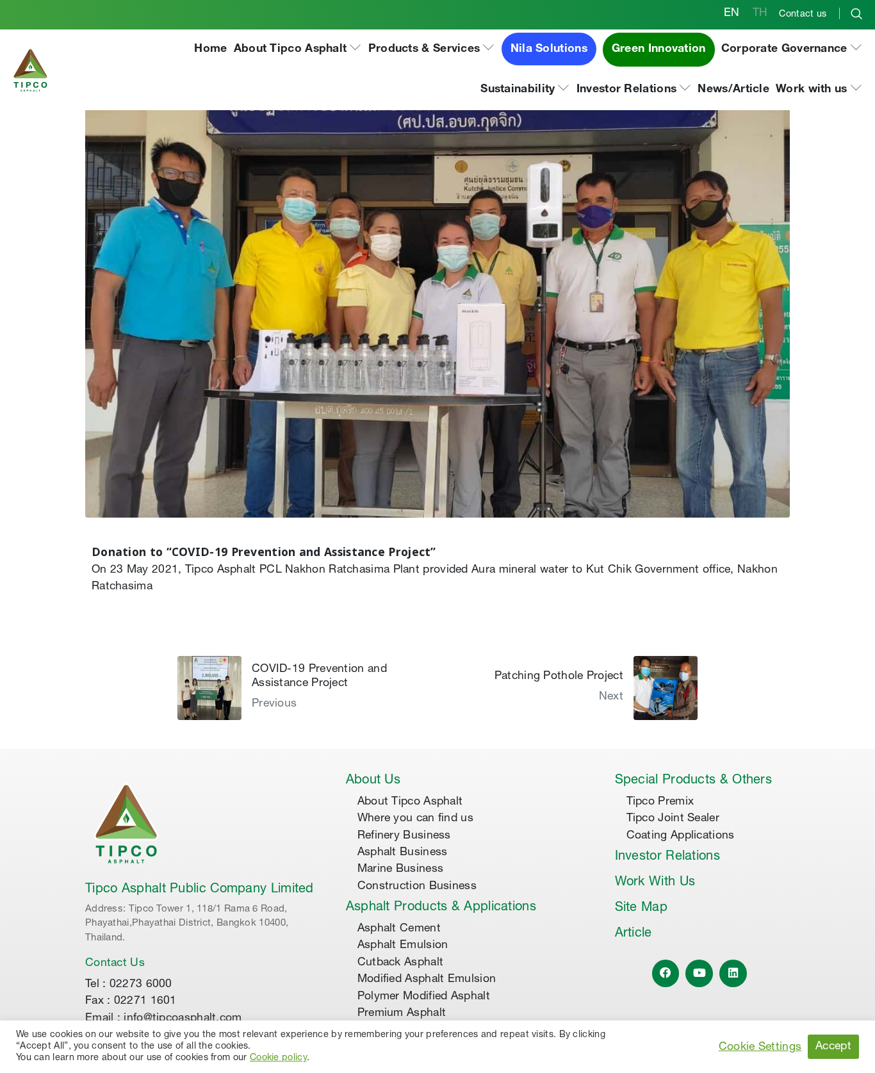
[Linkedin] (733, 973)
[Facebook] (666, 973)
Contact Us (115, 963)
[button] (298, 49)
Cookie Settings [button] (760, 1047)
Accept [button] (833, 1047)
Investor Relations (667, 857)
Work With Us (655, 882)
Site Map (641, 908)
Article (633, 934)
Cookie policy (278, 1058)
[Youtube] (699, 973)
